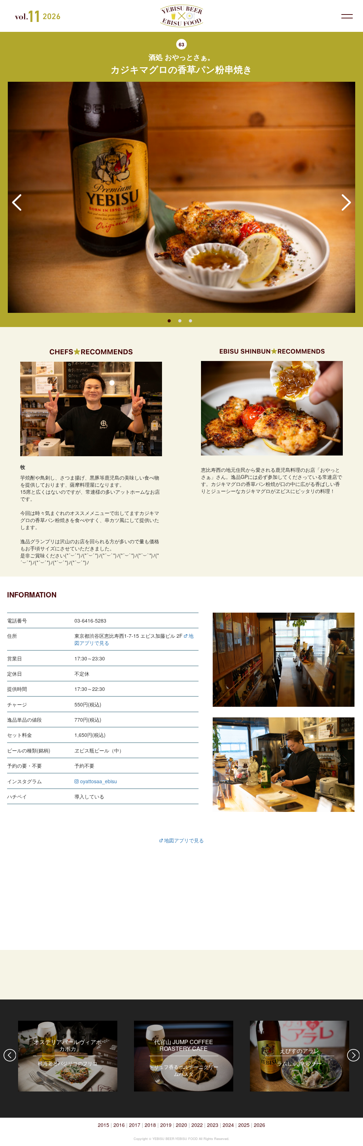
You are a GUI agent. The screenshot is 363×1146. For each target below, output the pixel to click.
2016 (119, 1124)
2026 (259, 1124)
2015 (103, 1124)
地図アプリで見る (183, 840)
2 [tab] (179, 319)
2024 (228, 1124)
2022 (197, 1124)
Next (346, 202)
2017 (134, 1124)
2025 (244, 1124)
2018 (150, 1124)
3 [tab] (190, 319)
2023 (212, 1124)
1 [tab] (169, 319)
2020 (181, 1124)
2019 (166, 1124)
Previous (16, 202)
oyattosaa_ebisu (98, 781)
